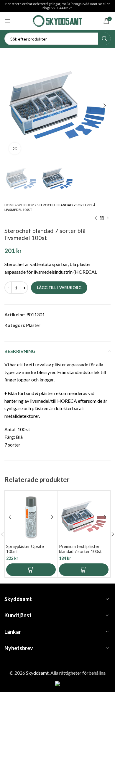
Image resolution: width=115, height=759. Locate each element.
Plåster (33, 325)
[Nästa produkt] (108, 218)
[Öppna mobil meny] (7, 21)
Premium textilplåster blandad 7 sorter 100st (80, 549)
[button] (31, 569)
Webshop (25, 205)
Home (9, 205)
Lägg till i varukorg (59, 287)
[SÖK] (104, 39)
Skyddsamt (37, 673)
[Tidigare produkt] (96, 218)
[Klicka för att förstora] (15, 148)
